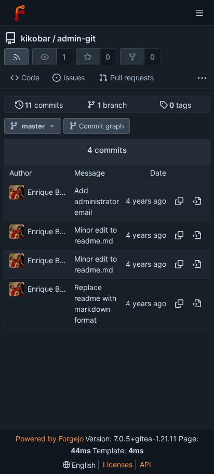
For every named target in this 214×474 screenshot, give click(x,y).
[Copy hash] (179, 201)
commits (44, 104)
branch (112, 104)
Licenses (117, 464)
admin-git (76, 38)
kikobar (35, 38)
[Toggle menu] (199, 13)
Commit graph (101, 126)
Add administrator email (96, 201)
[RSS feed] (16, 56)
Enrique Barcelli (48, 192)
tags (180, 104)
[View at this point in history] (197, 201)
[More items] (202, 78)
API (145, 464)
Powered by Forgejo (50, 438)
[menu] (79, 465)
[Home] (19, 13)
